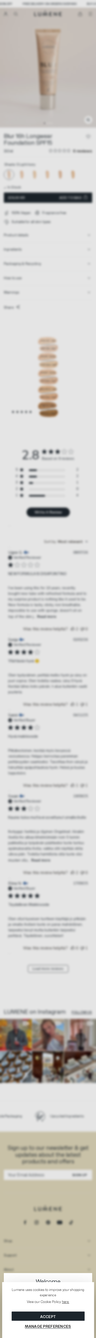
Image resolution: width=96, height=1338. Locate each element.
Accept (48, 1316)
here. (65, 1302)
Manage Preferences (48, 1326)
